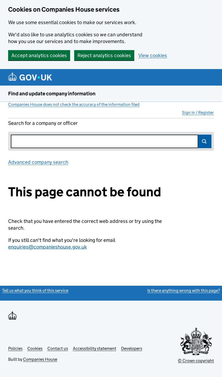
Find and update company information (52, 93)
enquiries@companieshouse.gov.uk (47, 247)
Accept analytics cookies (39, 55)
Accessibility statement (94, 348)
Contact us (57, 348)
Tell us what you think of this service (35, 290)
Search (204, 141)
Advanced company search (38, 162)
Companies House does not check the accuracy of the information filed (73, 104)
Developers (131, 348)
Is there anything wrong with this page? (183, 290)
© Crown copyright (196, 360)
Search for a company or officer (43, 123)
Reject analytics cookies (104, 55)
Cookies (35, 348)
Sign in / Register (198, 112)
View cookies (152, 55)
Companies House (40, 359)
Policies (15, 348)
